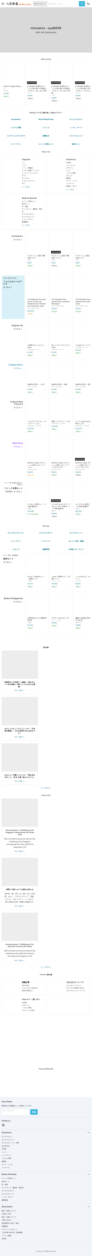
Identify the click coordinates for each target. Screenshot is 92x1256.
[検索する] (82, 3)
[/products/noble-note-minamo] (61, 372)
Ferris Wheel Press (33, 308)
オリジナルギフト (28, 214)
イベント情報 (6, 1235)
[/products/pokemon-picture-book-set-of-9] (37, 564)
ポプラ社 (78, 581)
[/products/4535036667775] (61, 409)
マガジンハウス (56, 581)
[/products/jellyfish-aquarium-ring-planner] (37, 409)
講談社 (29, 508)
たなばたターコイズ (83, 345)
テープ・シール (71, 181)
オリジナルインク (8, 1140)
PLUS (29, 93)
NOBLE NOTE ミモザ (36, 384)
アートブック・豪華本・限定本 (32, 210)
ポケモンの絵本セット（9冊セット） (35, 577)
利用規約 (5, 1226)
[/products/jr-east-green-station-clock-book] (37, 605)
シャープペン (71, 165)
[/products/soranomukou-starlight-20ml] (61, 333)
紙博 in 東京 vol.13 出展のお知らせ (19, 889)
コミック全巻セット (29, 201)
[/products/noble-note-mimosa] (37, 372)
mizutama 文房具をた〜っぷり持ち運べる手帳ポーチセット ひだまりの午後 (60, 89)
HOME (4, 1239)
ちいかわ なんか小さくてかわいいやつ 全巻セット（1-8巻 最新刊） (60, 506)
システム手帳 (71, 173)
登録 (34, 1112)
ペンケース (70, 183)
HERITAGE (79, 622)
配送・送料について (9, 1211)
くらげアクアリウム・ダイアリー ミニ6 (36, 422)
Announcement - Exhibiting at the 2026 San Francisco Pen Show (20, 945)
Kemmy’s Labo (32, 469)
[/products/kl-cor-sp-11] (37, 450)
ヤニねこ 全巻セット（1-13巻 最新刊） (36, 505)
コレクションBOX (28, 1010)
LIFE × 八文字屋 (32, 386)
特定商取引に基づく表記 (10, 1223)
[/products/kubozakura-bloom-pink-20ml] (37, 333)
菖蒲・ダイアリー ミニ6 (60, 421)
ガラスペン (70, 168)
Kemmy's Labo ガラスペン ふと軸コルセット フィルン (36, 465)
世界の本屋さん (27, 990)
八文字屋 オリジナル (33, 349)
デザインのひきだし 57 (60, 618)
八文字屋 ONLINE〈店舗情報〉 (13, 1232)
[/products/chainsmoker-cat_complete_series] (37, 492)
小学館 (29, 581)
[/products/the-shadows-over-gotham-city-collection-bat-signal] (61, 287)
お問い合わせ (6, 1220)
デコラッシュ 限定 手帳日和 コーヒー (60, 257)
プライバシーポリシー (9, 1229)
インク (24, 165)
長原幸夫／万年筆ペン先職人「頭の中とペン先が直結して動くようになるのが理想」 (19, 684)
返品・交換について (9, 1217)
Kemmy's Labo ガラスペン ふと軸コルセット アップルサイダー (60, 465)
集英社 (78, 508)
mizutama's (6, 1146)
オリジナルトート (28, 217)
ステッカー (26, 178)
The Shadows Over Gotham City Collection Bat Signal (60, 301)
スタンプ (69, 176)
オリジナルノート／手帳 (10, 1143)
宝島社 (29, 622)
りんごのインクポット (74, 985)
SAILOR (5, 91)
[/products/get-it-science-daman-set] (61, 564)
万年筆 (68, 163)
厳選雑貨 (25, 222)
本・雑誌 (25, 206)
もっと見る (26, 187)
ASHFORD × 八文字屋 (34, 426)
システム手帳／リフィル (30, 170)
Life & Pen (25, 985)
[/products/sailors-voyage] (13, 74)
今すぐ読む (18, 690)
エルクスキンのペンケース (75, 990)
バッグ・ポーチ (27, 219)
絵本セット (26, 204)
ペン (23, 163)
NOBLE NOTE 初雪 (83, 384)
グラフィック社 (56, 620)
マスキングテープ (28, 181)
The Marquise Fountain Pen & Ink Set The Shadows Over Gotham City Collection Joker (36, 302)
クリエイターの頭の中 (30, 988)
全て (23, 183)
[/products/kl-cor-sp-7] (61, 450)
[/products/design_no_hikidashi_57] (61, 605)
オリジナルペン (7, 1136)
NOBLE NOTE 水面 (59, 384)
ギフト (24, 176)
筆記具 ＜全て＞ (72, 186)
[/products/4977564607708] (37, 243)
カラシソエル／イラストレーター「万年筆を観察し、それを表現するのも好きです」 (19, 730)
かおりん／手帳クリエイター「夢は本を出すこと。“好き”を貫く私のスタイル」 (19, 776)
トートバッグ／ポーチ (30, 173)
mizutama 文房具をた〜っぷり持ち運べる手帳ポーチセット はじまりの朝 (36, 88)
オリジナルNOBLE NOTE (75, 988)
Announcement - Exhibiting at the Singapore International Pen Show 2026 (20, 832)
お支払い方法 (6, 1214)
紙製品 (68, 178)
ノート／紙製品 (27, 168)
